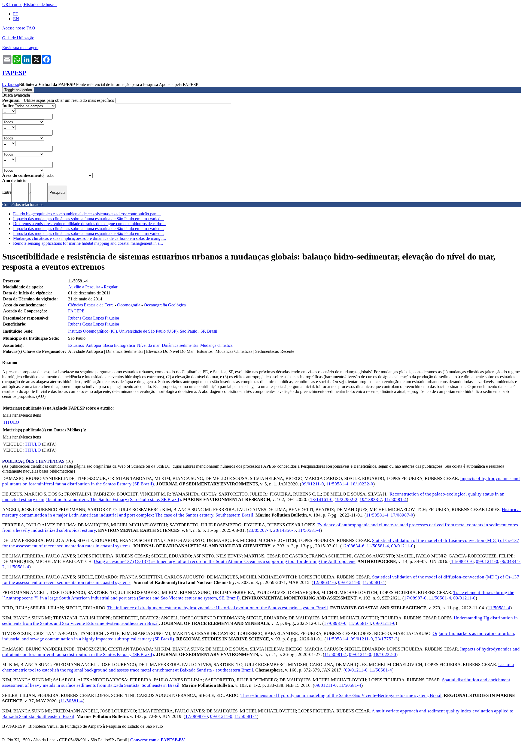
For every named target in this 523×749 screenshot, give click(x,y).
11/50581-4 (337, 484)
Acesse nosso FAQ (18, 28)
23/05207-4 (259, 530)
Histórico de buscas (40, 4)
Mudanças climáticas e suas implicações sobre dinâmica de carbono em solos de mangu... (89, 238)
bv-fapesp (10, 84)
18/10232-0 (362, 484)
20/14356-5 (284, 530)
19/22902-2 (346, 499)
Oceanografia (128, 305)
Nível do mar (148, 345)
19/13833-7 (371, 499)
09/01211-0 (313, 484)
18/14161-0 (321, 499)
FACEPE (76, 311)
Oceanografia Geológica (165, 305)
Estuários (76, 345)
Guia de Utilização (18, 37)
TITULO (11, 422)
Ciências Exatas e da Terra (91, 305)
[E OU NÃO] (9, 111)
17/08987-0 (402, 515)
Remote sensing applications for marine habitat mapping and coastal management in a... (88, 243)
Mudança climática (216, 345)
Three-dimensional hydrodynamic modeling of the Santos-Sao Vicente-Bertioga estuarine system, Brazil (341, 695)
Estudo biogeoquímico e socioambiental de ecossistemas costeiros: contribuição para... (87, 213)
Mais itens (11, 415)
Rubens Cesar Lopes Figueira (93, 318)
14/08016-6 (462, 561)
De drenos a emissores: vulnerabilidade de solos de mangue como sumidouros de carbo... (89, 223)
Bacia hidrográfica (119, 345)
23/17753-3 (386, 638)
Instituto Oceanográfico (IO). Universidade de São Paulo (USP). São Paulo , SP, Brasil (142, 331)
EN (16, 18)
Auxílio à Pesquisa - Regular (92, 287)
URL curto (11, 4)
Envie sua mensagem (20, 47)
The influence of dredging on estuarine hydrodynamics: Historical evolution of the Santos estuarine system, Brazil (217, 607)
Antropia (93, 345)
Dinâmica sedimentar (180, 345)
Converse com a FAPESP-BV (157, 740)
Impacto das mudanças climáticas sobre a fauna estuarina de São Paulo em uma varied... (88, 218)
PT (15, 13)
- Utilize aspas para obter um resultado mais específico (58, 100)
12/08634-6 (353, 545)
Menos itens (30, 415)
